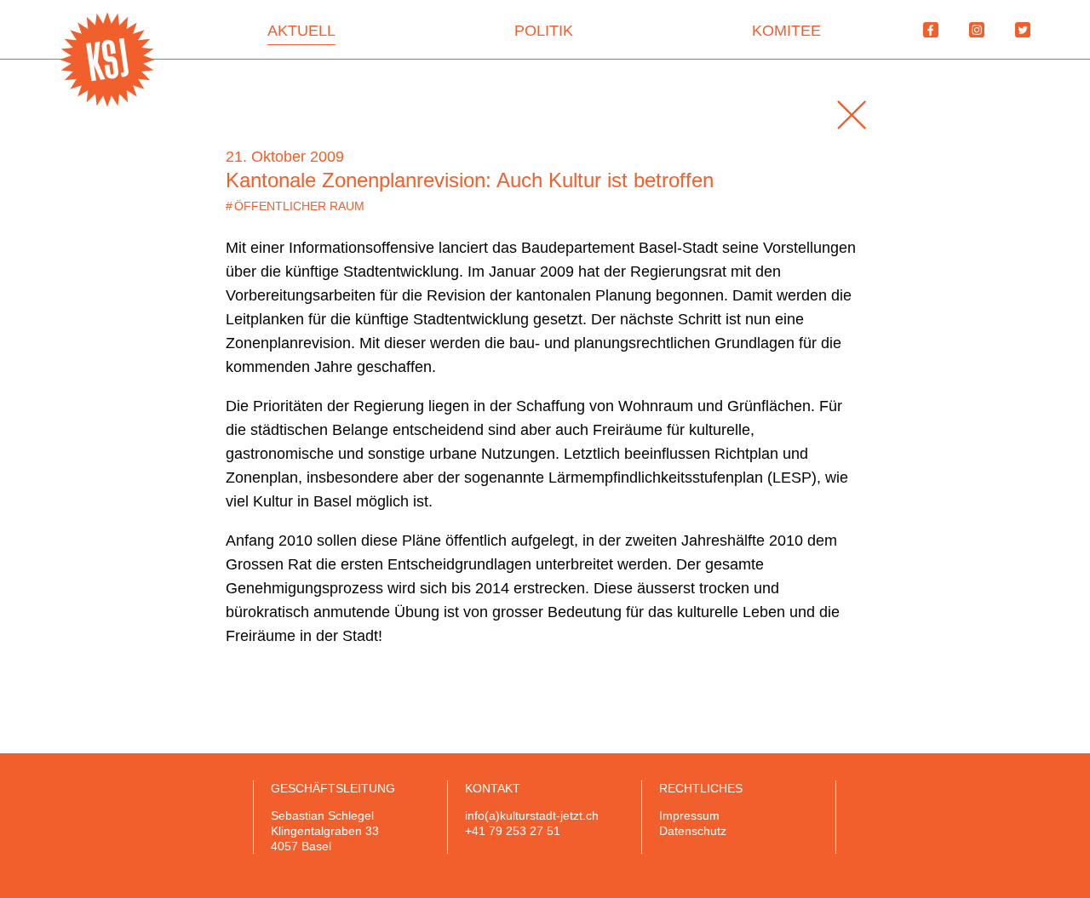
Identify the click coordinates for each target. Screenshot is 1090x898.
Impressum (689, 815)
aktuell (301, 30)
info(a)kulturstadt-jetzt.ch (532, 815)
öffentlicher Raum (295, 206)
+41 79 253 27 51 (512, 831)
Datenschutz (692, 831)
